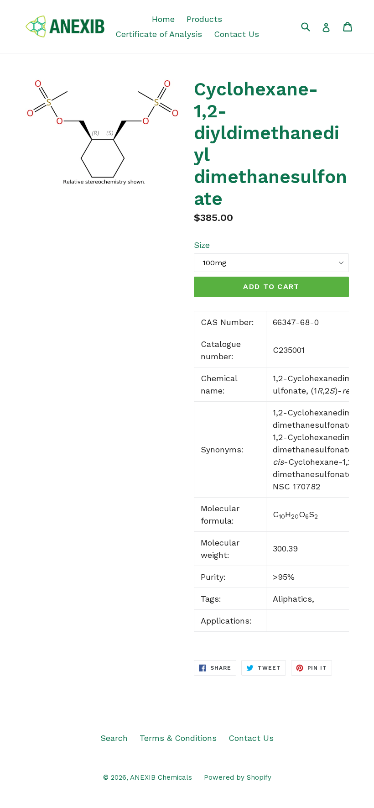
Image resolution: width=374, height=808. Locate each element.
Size (202, 245)
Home (163, 19)
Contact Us (236, 34)
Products (204, 19)
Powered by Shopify (237, 777)
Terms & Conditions (178, 738)
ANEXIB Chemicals (161, 777)
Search (114, 738)
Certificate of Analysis (158, 34)
